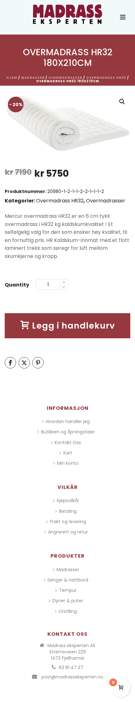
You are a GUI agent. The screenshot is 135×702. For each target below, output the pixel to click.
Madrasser (33, 77)
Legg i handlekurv (73, 325)
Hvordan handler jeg (68, 421)
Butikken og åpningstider (68, 432)
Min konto (67, 463)
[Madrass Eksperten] (67, 14)
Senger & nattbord (67, 580)
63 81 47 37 (71, 667)
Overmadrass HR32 (106, 77)
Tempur (68, 590)
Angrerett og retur (68, 532)
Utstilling (68, 611)
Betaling (68, 511)
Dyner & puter (67, 601)
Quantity (17, 284)
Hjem (11, 77)
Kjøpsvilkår (68, 500)
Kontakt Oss (68, 442)
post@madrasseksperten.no (72, 677)
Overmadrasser (65, 77)
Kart (67, 453)
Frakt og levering (68, 521)
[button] (122, 101)
